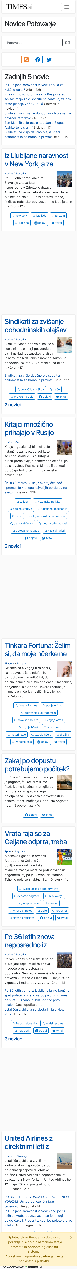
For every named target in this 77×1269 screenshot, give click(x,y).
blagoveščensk (23, 523)
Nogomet (19, 851)
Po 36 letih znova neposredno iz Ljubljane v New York (35, 944)
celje (43, 910)
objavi (42, 222)
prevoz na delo (23, 396)
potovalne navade (27, 530)
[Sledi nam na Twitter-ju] (49, 59)
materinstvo (18, 734)
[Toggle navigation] (66, 7)
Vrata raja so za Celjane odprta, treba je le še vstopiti (36, 841)
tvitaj (58, 222)
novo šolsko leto (27, 720)
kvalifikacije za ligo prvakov (40, 888)
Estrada (21, 663)
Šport (8, 851)
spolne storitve (22, 508)
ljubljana (23, 222)
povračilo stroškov (32, 389)
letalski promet (54, 1023)
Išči (67, 42)
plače (56, 389)
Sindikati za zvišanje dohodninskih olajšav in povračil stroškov (35, 329)
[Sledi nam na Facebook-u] (38, 59)
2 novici (13, 405)
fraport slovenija (26, 1023)
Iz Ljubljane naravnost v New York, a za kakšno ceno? (36, 163)
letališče (40, 215)
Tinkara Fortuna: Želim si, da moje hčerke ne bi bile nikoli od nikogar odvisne (38, 658)
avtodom (52, 727)
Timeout (9, 663)
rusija (18, 516)
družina (64, 734)
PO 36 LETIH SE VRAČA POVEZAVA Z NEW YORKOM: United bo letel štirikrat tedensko (37, 1201)
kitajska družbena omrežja (47, 516)
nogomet (61, 910)
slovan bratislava (23, 917)
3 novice (13, 1039)
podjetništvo (53, 705)
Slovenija (20, 173)
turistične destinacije (53, 508)
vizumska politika (48, 501)
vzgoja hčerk (29, 727)
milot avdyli (55, 896)
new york (21, 215)
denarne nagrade (28, 896)
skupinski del (30, 903)
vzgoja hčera (42, 734)
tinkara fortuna (27, 705)
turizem (59, 215)
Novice (9, 173)
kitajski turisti (56, 530)
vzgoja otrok (54, 720)
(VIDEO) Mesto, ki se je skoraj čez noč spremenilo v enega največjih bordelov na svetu (36, 487)
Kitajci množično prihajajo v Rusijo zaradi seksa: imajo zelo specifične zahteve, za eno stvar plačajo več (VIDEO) (38, 99)
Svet (18, 442)
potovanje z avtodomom (40, 712)
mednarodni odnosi (54, 523)
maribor (52, 903)
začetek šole (23, 741)
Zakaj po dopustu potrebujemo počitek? (37, 764)
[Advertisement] (38, 273)
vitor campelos (22, 910)
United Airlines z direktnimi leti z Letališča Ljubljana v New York (34, 1150)
